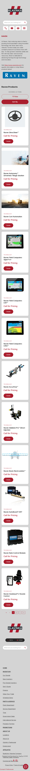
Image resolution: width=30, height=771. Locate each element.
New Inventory (7, 679)
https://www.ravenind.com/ (13, 65)
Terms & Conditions (19, 765)
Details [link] (8, 141)
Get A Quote (7, 686)
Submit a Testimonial (9, 742)
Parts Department (8, 705)
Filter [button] (16, 96)
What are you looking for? (12, 22)
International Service (9, 720)
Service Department (9, 709)
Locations (6, 735)
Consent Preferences (7, 769)
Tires (4, 712)
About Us (6, 739)
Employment (7, 746)
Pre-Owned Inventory (10, 683)
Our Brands (6, 675)
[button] (5, 28)
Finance (5, 690)
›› (23, 612)
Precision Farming (8, 724)
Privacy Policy (9, 765)
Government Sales (9, 716)
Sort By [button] (15, 102)
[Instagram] (16, 760)
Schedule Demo (8, 698)
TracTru (21, 756)
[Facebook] (14, 760)
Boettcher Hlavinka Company (12, 753)
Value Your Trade (8, 694)
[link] (18, 28)
